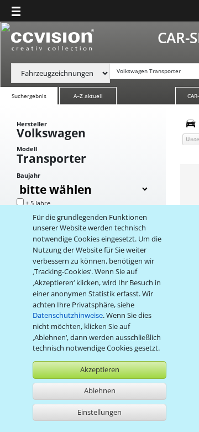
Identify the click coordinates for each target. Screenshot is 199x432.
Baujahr (28, 175)
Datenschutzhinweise (68, 315)
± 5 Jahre (37, 203)
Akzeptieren (99, 369)
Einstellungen (99, 412)
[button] (16, 11)
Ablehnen (100, 390)
